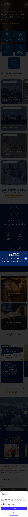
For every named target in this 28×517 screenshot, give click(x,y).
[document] (14, 258)
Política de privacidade (14, 515)
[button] (26, 493)
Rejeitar (14, 512)
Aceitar (14, 508)
